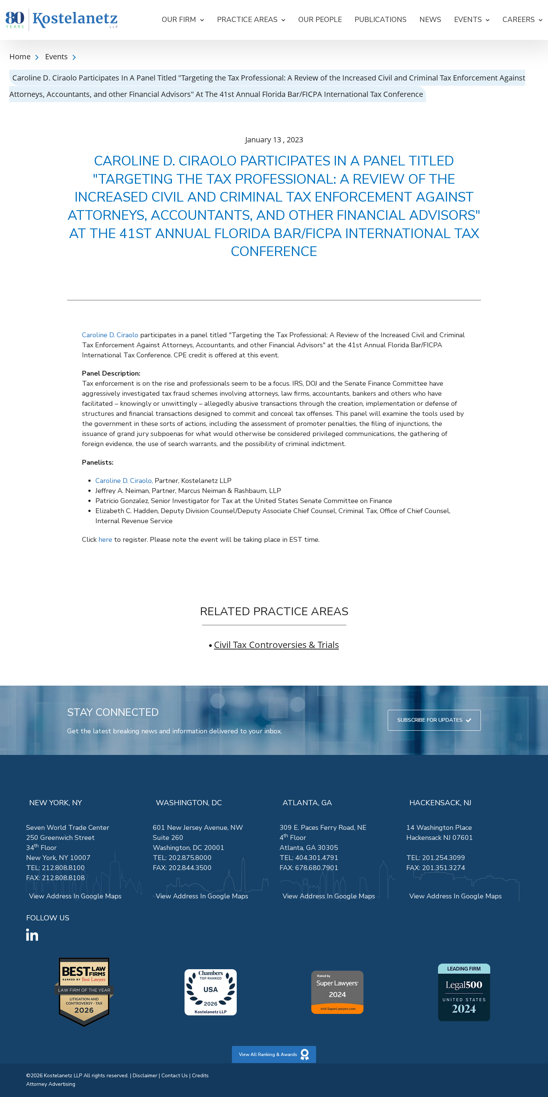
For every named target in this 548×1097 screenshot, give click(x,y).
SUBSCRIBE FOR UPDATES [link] (430, 720)
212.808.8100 (63, 867)
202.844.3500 (190, 867)
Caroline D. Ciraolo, (124, 480)
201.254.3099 (443, 857)
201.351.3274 (443, 867)
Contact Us (174, 1075)
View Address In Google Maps (75, 896)
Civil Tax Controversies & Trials (276, 644)
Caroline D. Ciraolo (110, 335)
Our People (320, 20)
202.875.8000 (190, 857)
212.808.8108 (63, 877)
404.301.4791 (316, 857)
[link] (61, 20)
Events (57, 56)
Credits (200, 1075)
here (105, 539)
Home (20, 56)
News (430, 20)
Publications (380, 20)
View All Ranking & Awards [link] (268, 1055)
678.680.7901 (316, 867)
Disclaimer (145, 1075)
